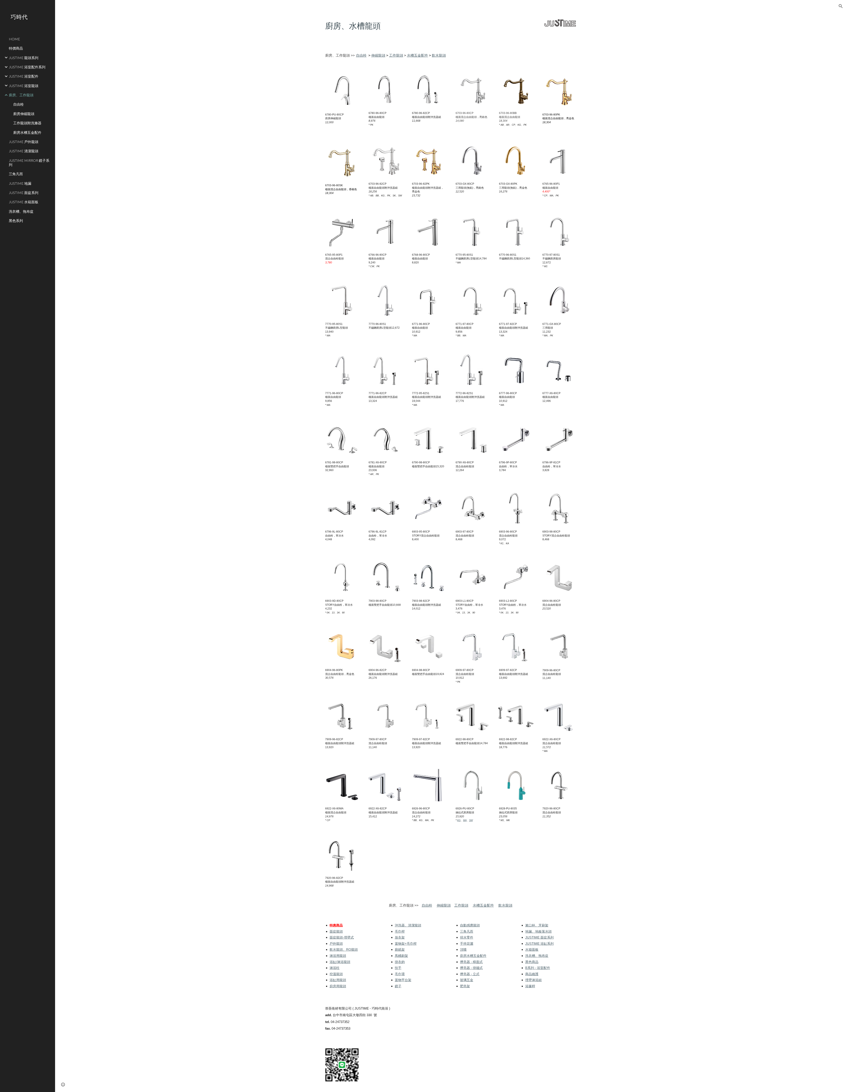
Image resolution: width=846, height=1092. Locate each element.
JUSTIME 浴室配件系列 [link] (27, 67)
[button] (840, 6)
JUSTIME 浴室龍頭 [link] (23, 86)
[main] (417, 26)
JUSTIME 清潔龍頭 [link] (23, 151)
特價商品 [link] (16, 48)
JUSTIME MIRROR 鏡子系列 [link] (29, 162)
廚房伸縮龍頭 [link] (23, 114)
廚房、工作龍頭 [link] (21, 95)
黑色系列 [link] (16, 220)
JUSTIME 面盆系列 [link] (23, 192)
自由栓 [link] (18, 104)
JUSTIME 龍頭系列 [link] (23, 58)
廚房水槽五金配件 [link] (27, 132)
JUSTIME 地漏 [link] (20, 183)
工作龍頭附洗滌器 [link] (27, 123)
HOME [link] (14, 39)
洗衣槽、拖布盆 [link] (21, 211)
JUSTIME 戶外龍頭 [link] (23, 142)
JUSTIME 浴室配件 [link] (23, 76)
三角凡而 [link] (16, 174)
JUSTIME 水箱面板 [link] (23, 202)
